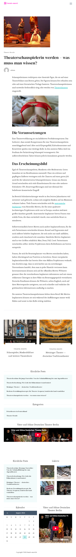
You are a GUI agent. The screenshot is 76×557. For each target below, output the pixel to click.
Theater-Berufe (9, 52)
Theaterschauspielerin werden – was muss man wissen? (26, 395)
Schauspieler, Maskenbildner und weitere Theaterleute (20, 354)
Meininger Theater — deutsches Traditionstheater (56, 354)
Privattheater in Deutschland (17, 411)
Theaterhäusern (61, 87)
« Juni (7, 513)
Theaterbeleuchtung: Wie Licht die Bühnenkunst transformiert (29, 383)
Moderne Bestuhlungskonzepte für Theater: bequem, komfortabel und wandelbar (36, 391)
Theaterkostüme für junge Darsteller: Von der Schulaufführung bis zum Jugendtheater (37, 378)
